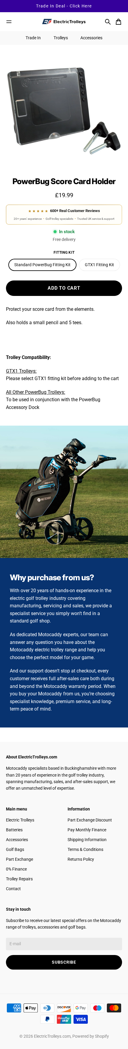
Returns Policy (81, 859)
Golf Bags (15, 849)
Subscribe (64, 962)
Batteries (14, 829)
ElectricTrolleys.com (52, 1036)
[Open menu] (9, 21)
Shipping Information (87, 839)
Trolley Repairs (19, 878)
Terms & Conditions (85, 849)
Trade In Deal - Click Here (64, 6)
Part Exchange (19, 859)
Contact (13, 888)
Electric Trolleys (20, 820)
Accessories (91, 37)
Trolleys (61, 37)
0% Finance (16, 869)
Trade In (33, 37)
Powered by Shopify (90, 1036)
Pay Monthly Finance (87, 829)
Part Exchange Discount (90, 820)
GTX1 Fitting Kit (99, 264)
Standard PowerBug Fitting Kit (42, 264)
